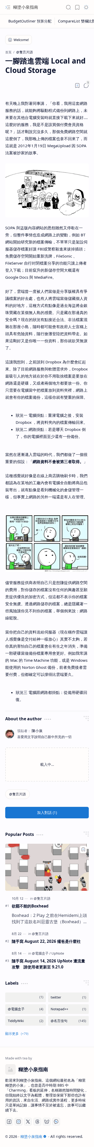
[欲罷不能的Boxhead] (47, 867)
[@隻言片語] (17, 794)
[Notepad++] (68, 1009)
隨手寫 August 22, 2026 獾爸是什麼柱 (46, 941)
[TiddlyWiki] (25, 1021)
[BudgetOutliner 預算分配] (30, 21)
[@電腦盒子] (41, 953)
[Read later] (77, 85)
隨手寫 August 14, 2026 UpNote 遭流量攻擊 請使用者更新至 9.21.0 (48, 963)
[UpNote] (57, 953)
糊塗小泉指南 (25, 7)
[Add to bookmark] (83, 849)
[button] (8, 7)
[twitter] (68, 997)
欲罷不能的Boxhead (30, 906)
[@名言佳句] (68, 1021)
